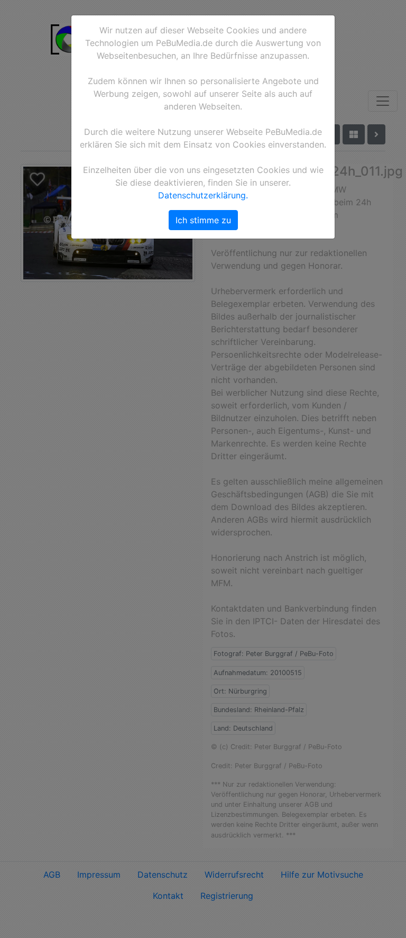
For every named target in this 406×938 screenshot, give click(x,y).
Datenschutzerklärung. (203, 195)
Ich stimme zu (203, 220)
